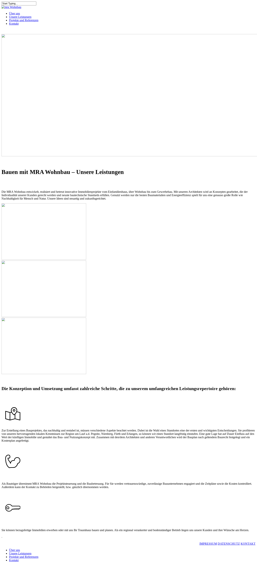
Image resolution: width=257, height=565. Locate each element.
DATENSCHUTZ (229, 543)
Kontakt (14, 560)
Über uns (14, 550)
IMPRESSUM (208, 543)
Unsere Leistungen (20, 553)
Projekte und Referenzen (23, 556)
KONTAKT (248, 543)
